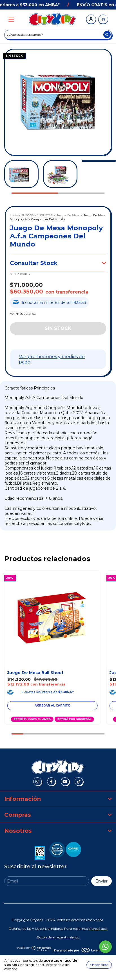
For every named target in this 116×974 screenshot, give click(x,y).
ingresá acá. (98, 928)
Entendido (99, 965)
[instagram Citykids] (37, 781)
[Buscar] (107, 34)
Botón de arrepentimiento (58, 937)
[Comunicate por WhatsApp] (105, 946)
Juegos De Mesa (68, 215)
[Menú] (11, 19)
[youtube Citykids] (65, 781)
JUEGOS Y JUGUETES (37, 215)
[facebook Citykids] (51, 781)
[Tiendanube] (34, 950)
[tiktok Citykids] (79, 781)
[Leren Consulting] (76, 950)
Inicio (13, 215)
